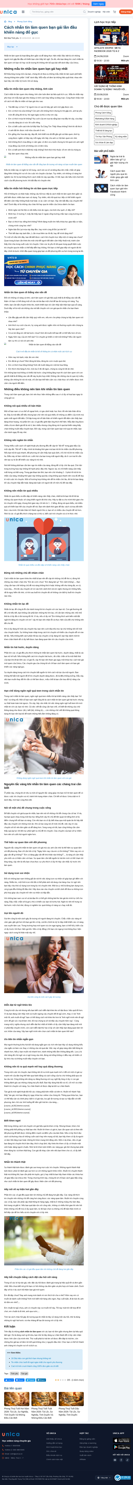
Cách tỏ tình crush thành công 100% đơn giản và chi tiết (34, 1366)
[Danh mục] (23, 11)
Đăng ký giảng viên (87, 1439)
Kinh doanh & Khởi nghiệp (106, 124)
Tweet (31, 1380)
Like (10, 1380)
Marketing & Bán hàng (104, 119)
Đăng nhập (126, 12)
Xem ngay (98, 3)
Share (20, 1380)
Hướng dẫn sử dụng (54, 1443)
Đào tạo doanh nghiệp (89, 1447)
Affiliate (83, 1459)
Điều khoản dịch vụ (54, 1455)
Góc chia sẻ (51, 1451)
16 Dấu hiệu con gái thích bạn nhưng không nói (31, 1358)
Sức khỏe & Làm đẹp (104, 142)
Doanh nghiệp (94, 12)
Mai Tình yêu (13, 38)
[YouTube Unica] (115, 1460)
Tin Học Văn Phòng (103, 136)
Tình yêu (14, 1374)
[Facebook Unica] (121, 1460)
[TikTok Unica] (127, 1460)
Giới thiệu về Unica (54, 1439)
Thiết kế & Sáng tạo (103, 130)
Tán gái (24, 1374)
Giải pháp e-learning (88, 1443)
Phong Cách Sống (24, 21)
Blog (10, 21)
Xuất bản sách (85, 1455)
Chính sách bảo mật (54, 1459)
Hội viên (106, 12)
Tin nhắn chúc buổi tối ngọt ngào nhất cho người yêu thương (36, 1362)
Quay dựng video (87, 1451)
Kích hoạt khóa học (54, 1447)
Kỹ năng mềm (121, 136)
